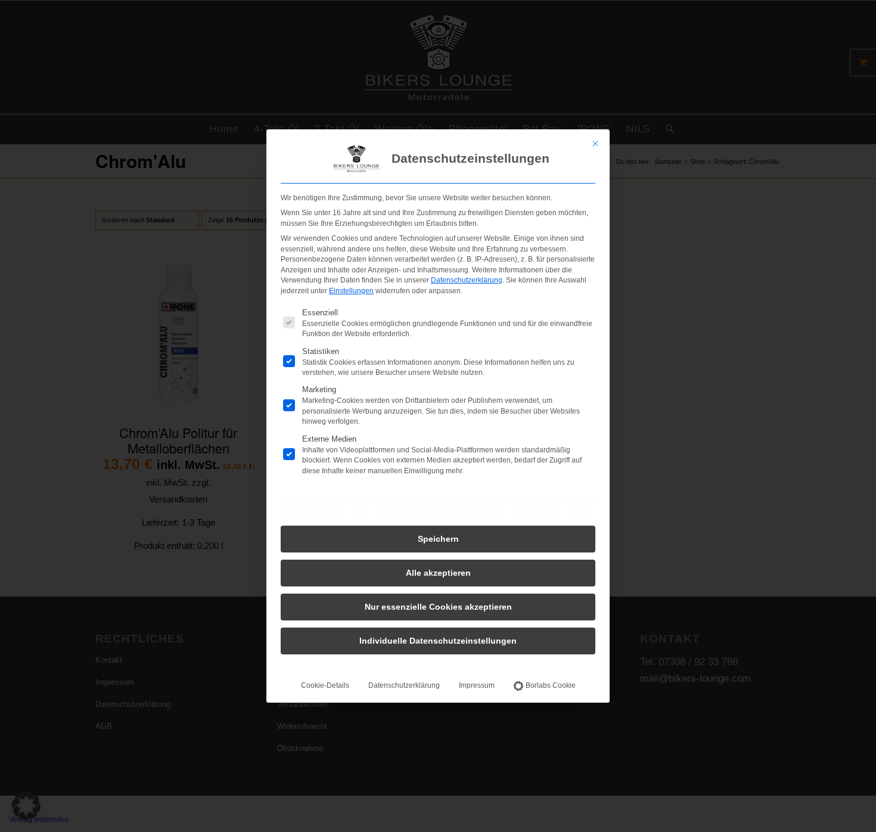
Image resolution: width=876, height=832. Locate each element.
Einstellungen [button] (351, 291)
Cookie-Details (325, 685)
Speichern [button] (438, 539)
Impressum (477, 685)
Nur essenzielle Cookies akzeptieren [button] (438, 606)
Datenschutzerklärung (466, 280)
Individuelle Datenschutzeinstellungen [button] (438, 640)
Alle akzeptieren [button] (438, 573)
